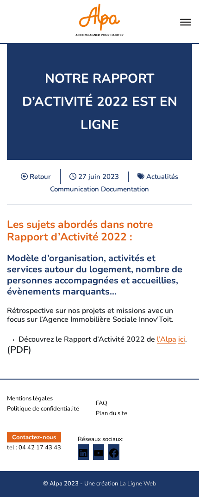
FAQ (101, 403)
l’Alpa (166, 339)
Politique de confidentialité (43, 409)
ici (181, 339)
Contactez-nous (34, 437)
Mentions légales (30, 398)
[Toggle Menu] (185, 22)
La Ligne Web (137, 483)
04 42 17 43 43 (40, 447)
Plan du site (111, 413)
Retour (39, 176)
